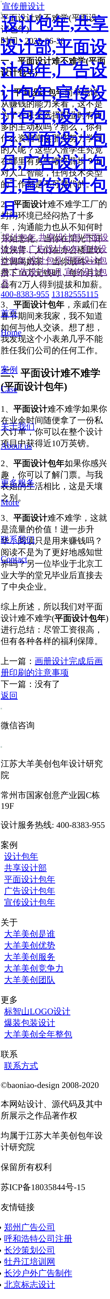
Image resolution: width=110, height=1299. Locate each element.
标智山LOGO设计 (37, 1011)
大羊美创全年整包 (38, 1034)
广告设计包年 (29, 891)
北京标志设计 (29, 1284)
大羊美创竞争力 (34, 968)
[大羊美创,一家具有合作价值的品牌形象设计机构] (55, 283)
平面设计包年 (29, 879)
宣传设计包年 (29, 902)
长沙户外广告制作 (38, 1273)
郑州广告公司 (29, 1227)
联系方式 (21, 1065)
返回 (9, 695)
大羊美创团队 (29, 980)
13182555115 (74, 294)
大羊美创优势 (29, 945)
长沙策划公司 (29, 1250)
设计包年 (21, 856)
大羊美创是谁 (29, 934)
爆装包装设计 (29, 1023)
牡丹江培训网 (29, 1261)
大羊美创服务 (29, 957)
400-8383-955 (25, 294)
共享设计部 (25, 868)
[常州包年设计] (55, 208)
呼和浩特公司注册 (38, 1238)
